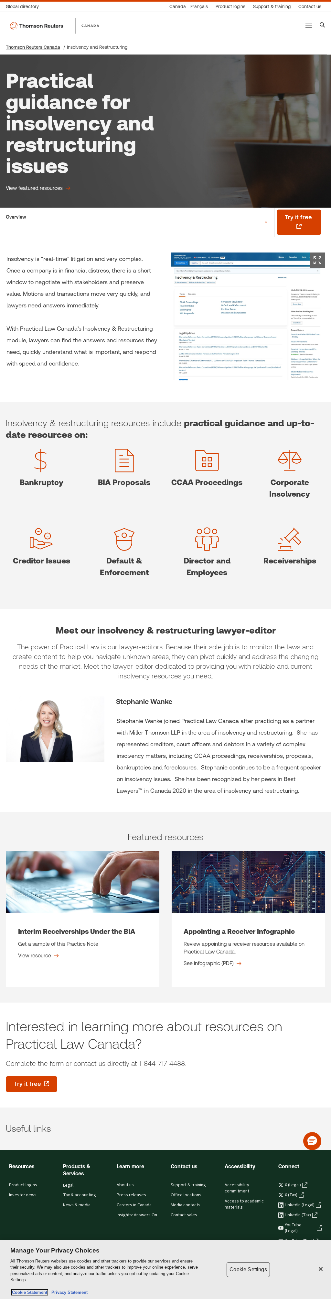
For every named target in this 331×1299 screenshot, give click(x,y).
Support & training (188, 1185)
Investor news (23, 1195)
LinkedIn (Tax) (298, 1215)
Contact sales (184, 1215)
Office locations (186, 1195)
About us (125, 1185)
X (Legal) (293, 1185)
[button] (312, 1141)
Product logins (23, 1185)
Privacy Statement (68, 1292)
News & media (77, 1205)
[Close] (321, 1269)
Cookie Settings (248, 1269)
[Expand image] (317, 260)
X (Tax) (291, 1195)
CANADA (90, 25)
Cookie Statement (29, 1292)
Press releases (131, 1195)
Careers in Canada (134, 1205)
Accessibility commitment (237, 1188)
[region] (165, 1269)
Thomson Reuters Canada (33, 47)
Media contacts (185, 1205)
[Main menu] (309, 26)
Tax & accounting (79, 1195)
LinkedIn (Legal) (300, 1205)
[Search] (322, 25)
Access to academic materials (244, 1204)
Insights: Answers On (137, 1215)
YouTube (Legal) (293, 1228)
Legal (68, 1185)
